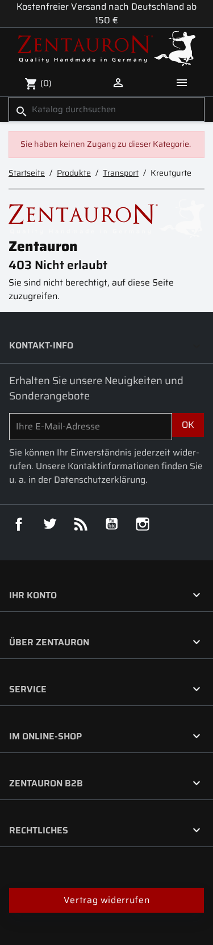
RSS (81, 524)
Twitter (50, 524)
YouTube (112, 524)
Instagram (142, 524)
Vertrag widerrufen (106, 900)
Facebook (19, 524)
